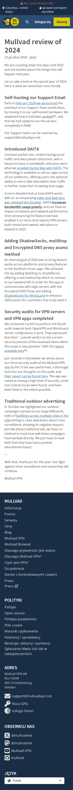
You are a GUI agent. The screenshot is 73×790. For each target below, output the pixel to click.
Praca (8, 586)
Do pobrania (14, 568)
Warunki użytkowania (21, 631)
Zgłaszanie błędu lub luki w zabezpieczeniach (25, 651)
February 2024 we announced (36, 103)
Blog (8, 532)
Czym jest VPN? (16, 562)
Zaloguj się (43, 22)
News (33, 57)
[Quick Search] (27, 22)
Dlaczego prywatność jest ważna (29, 550)
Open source (14, 613)
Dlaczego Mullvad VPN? (22, 556)
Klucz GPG (20, 703)
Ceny (8, 526)
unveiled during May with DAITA (39, 168)
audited (47, 117)
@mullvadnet (21, 735)
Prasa (8, 580)
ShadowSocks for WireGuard (24, 296)
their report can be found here (26, 376)
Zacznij (62, 22)
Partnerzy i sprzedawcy (22, 637)
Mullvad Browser (17, 544)
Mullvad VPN (14, 538)
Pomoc (10, 514)
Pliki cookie (13, 625)
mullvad (17, 757)
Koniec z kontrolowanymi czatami (30, 574)
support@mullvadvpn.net (32, 696)
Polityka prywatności (20, 619)
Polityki (10, 607)
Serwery (10, 520)
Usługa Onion (23, 711)
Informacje (13, 508)
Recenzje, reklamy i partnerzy (27, 643)
